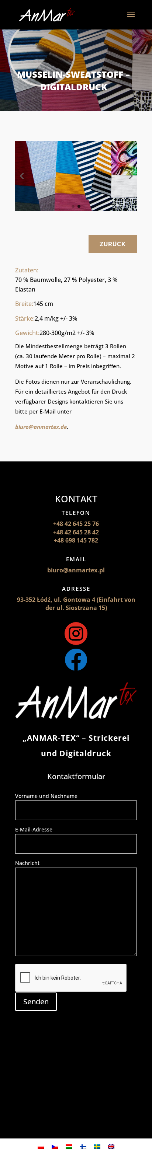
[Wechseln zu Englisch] (111, 1146)
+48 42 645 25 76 (76, 524)
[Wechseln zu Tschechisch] (55, 1146)
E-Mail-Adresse (33, 829)
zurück (113, 244)
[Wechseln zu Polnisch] (41, 1146)
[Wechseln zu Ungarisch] (69, 1146)
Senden (36, 1002)
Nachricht (27, 862)
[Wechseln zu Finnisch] (83, 1146)
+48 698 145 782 (76, 540)
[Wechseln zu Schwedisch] (97, 1146)
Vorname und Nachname (46, 795)
